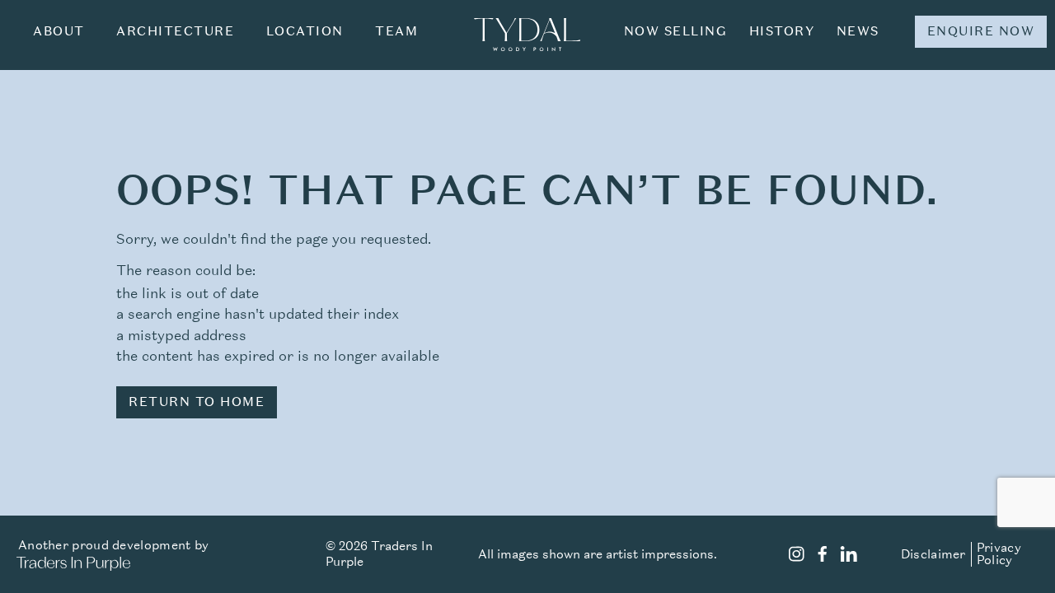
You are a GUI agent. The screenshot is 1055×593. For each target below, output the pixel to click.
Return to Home (197, 402)
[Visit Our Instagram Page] (796, 556)
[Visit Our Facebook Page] (822, 556)
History (782, 31)
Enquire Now (981, 31)
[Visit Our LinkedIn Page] (848, 556)
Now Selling (676, 31)
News (858, 31)
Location (305, 31)
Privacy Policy (999, 553)
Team (396, 31)
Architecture (175, 31)
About (59, 31)
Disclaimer (933, 554)
